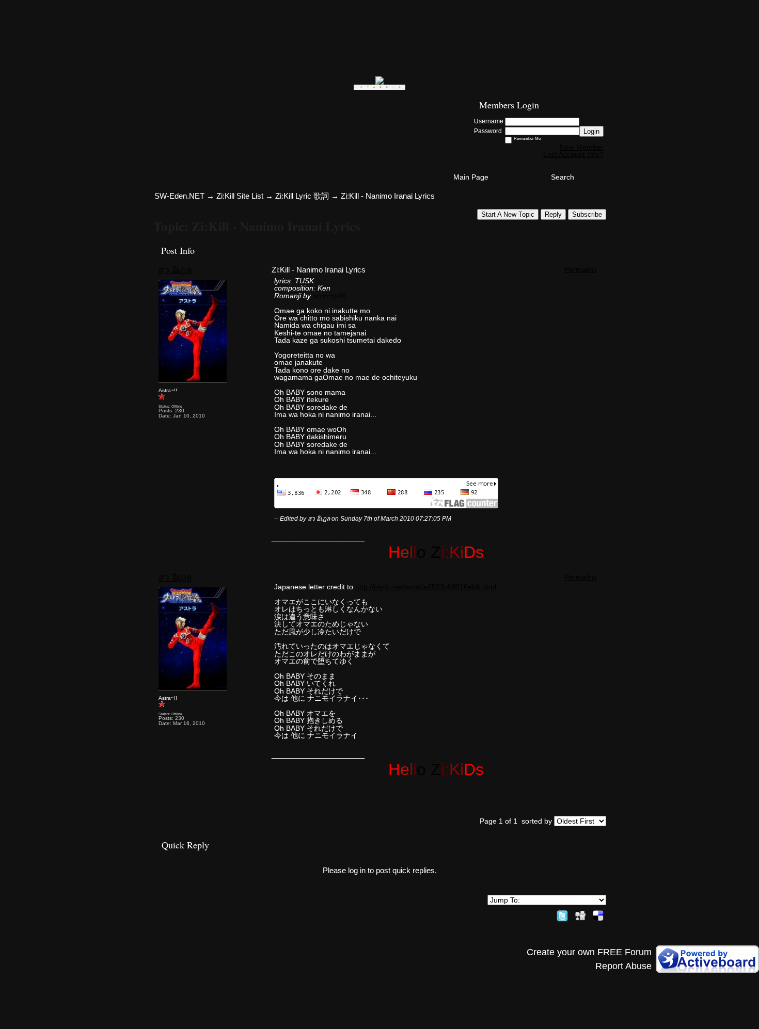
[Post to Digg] (580, 914)
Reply (553, 214)
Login (591, 131)
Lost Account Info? (573, 154)
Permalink (580, 269)
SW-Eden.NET (179, 195)
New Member (582, 147)
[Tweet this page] (562, 914)
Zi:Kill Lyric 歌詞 (302, 195)
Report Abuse (623, 966)
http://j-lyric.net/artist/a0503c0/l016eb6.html (425, 587)
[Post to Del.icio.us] (598, 914)
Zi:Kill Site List (239, 195)
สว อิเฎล (175, 270)
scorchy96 (329, 296)
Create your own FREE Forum (589, 952)
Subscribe (587, 214)
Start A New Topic (507, 214)
